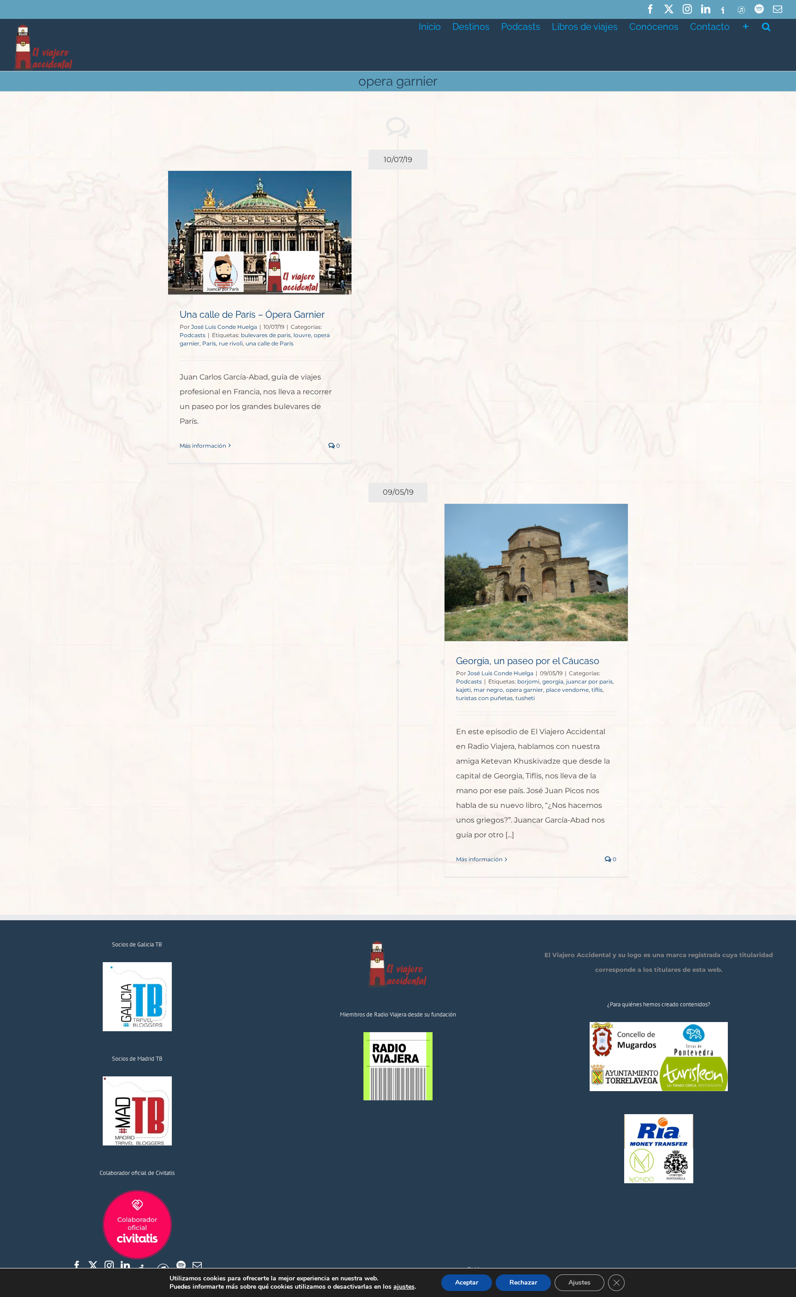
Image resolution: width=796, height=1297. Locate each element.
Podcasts (192, 335)
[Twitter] (93, 1265)
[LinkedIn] (125, 1265)
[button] (766, 26)
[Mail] (197, 1265)
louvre (302, 335)
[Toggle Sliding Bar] (745, 26)
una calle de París (269, 343)
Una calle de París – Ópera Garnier (252, 314)
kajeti (463, 689)
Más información (203, 445)
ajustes (404, 1287)
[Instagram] (109, 1265)
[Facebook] (77, 1265)
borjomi (528, 681)
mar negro (488, 689)
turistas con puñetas (484, 698)
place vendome (567, 689)
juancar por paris (589, 681)
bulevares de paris (266, 335)
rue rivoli (231, 343)
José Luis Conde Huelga (224, 326)
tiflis (597, 689)
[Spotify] (181, 1265)
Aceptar (466, 1282)
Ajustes (579, 1282)
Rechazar (523, 1282)
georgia (552, 681)
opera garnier (524, 689)
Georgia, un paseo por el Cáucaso (527, 660)
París (209, 343)
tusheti (525, 698)
